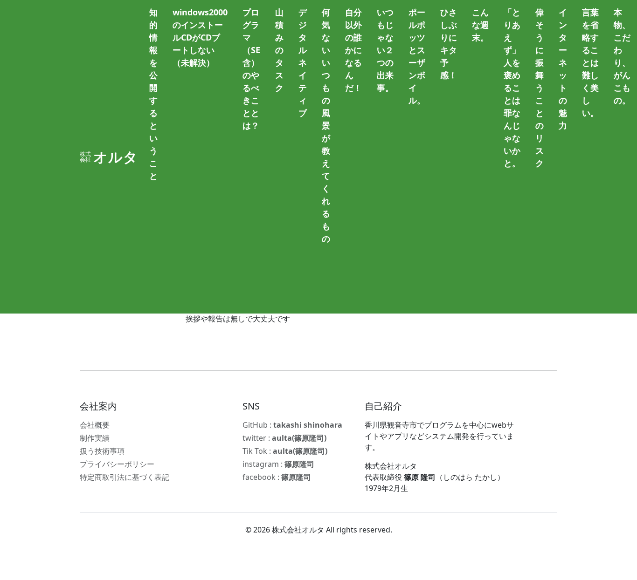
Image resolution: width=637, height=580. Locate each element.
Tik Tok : (284, 451)
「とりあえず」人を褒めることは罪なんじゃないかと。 (512, 88)
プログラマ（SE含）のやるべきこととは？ (251, 69)
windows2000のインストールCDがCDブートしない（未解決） (200, 37)
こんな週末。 (480, 25)
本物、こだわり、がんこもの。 (622, 56)
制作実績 (95, 438)
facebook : (276, 477)
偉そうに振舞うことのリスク (539, 88)
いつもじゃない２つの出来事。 (385, 50)
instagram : (278, 464)
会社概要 (95, 425)
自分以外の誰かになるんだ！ (353, 50)
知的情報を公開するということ (153, 94)
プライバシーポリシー (117, 464)
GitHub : (292, 425)
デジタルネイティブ (302, 62)
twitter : (284, 438)
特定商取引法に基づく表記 (124, 477)
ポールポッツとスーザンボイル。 (417, 56)
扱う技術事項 (102, 451)
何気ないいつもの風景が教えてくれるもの (326, 125)
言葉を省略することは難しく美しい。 (590, 62)
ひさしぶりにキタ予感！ (448, 44)
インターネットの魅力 (563, 69)
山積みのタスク (279, 50)
